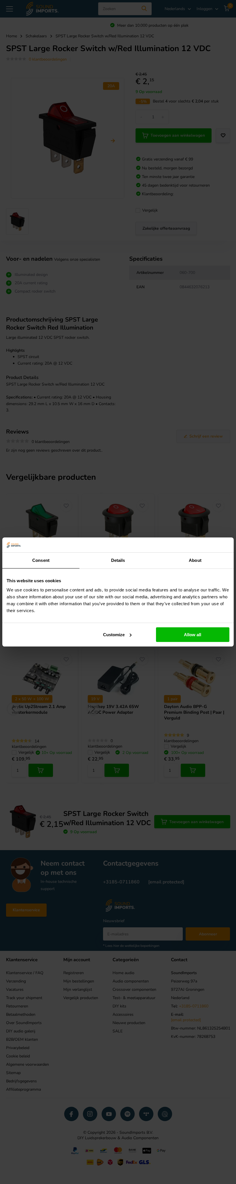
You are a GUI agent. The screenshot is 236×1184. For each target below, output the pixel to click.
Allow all (192, 634)
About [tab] (195, 560)
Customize (114, 634)
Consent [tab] (41, 560)
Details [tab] (118, 560)
